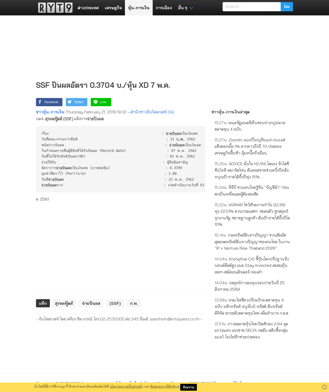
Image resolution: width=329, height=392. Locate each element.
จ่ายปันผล (95, 118)
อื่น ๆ (182, 7)
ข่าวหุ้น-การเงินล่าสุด (231, 111)
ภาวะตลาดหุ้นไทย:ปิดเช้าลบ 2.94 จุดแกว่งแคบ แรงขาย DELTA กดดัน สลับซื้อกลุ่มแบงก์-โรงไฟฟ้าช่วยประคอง (251, 330)
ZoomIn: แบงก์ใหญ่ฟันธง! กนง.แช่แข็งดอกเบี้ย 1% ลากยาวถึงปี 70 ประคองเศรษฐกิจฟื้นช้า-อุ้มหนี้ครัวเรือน (250, 146)
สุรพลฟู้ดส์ (53, 118)
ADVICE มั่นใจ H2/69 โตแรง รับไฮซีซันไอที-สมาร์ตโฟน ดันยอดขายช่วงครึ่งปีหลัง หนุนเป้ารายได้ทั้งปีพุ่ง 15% (252, 170)
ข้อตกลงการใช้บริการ (164, 386)
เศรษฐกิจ (113, 7)
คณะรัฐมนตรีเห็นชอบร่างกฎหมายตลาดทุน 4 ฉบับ (250, 126)
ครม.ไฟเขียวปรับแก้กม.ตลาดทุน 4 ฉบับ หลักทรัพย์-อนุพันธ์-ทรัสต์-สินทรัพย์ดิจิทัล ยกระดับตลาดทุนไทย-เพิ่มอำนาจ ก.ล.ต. (252, 306)
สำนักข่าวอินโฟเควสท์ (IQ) (152, 111)
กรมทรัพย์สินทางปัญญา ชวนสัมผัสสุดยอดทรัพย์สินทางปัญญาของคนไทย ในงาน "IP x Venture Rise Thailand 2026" (252, 241)
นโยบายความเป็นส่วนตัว (126, 386)
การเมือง (164, 7)
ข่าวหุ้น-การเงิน (50, 111)
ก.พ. (180, 139)
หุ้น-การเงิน (139, 7)
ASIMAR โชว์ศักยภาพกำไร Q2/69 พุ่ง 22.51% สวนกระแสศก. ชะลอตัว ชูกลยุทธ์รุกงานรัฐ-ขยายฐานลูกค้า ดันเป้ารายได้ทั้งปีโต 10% (252, 214)
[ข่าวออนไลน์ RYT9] (54, 7)
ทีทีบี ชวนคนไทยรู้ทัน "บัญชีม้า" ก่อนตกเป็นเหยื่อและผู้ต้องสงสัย (252, 191)
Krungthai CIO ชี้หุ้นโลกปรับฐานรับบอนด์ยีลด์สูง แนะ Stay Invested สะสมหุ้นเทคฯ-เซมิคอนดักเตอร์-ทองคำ (252, 265)
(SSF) (68, 118)
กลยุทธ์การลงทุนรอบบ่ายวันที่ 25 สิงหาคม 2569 (250, 286)
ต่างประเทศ (88, 7)
